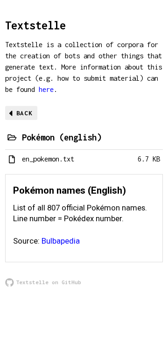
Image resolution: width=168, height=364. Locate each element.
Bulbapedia (61, 240)
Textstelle (35, 25)
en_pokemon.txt (48, 159)
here (46, 89)
